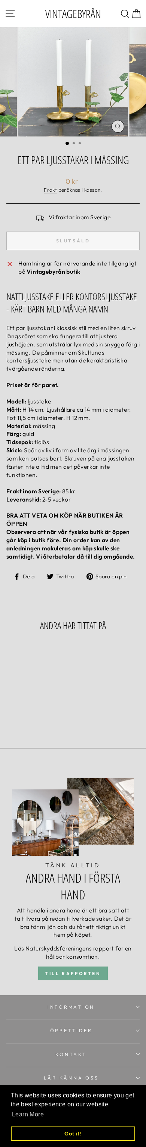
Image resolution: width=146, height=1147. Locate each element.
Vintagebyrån (73, 13)
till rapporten (73, 973)
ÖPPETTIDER (71, 1030)
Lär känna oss (71, 1078)
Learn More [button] (28, 1114)
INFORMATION (71, 1007)
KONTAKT (70, 1054)
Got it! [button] (73, 1134)
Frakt (50, 190)
